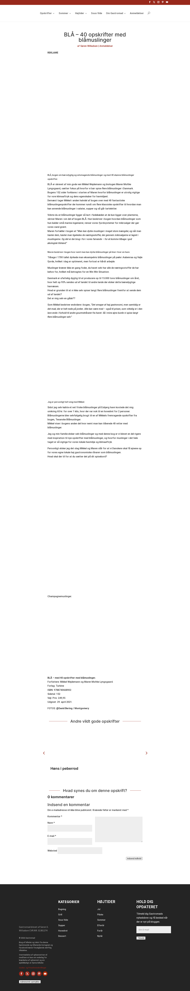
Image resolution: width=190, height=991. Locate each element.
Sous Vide (96, 13)
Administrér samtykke (29, 982)
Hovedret (63, 931)
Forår (100, 931)
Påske (100, 914)
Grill (60, 914)
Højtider (79, 13)
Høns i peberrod (64, 768)
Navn (51, 822)
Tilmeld (141, 938)
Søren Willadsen (89, 46)
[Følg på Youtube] (45, 973)
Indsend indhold (134, 858)
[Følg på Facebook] (21, 973)
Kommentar (55, 816)
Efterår (100, 925)
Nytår (100, 936)
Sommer (63, 13)
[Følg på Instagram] (33, 973)
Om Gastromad (114, 13)
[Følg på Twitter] (27, 973)
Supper (61, 925)
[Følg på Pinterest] (39, 973)
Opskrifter (46, 13)
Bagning (62, 909)
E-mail (52, 836)
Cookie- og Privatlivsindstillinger (32, 968)
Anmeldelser (137, 13)
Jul (98, 909)
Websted (52, 850)
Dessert (62, 936)
